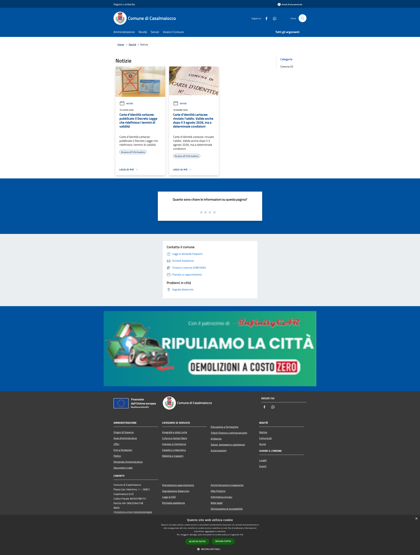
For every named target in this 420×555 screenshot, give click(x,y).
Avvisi (262, 444)
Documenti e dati (123, 468)
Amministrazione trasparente (227, 485)
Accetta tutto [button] (197, 541)
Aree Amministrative (125, 438)
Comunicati (265, 438)
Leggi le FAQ (169, 497)
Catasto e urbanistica (174, 450)
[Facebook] (265, 18)
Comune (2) (286, 66)
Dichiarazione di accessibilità (226, 509)
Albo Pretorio (218, 491)
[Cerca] (302, 18)
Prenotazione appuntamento (178, 485)
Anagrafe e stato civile (174, 432)
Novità (132, 44)
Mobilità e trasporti (172, 456)
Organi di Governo (124, 432)
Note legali (217, 503)
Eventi (262, 466)
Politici (117, 456)
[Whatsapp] (273, 18)
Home (120, 44)
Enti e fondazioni (123, 450)
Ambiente (216, 439)
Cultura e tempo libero (174, 438)
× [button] (416, 518)
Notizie (129, 103)
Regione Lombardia (124, 4)
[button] (210, 549)
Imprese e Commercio (174, 444)
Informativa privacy (221, 497)
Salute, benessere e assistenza (228, 444)
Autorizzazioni (219, 450)
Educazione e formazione (224, 427)
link (241, 534)
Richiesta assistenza (173, 503)
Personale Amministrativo (128, 462)
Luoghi (263, 460)
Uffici (116, 444)
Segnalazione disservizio (175, 491)
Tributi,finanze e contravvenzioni (229, 433)
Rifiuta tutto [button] (223, 541)
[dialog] (210, 535)
